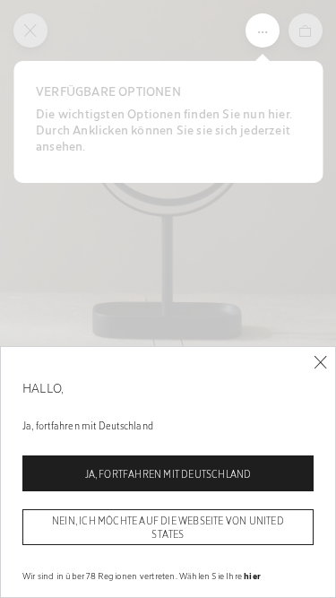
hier (252, 575)
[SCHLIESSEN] (320, 362)
